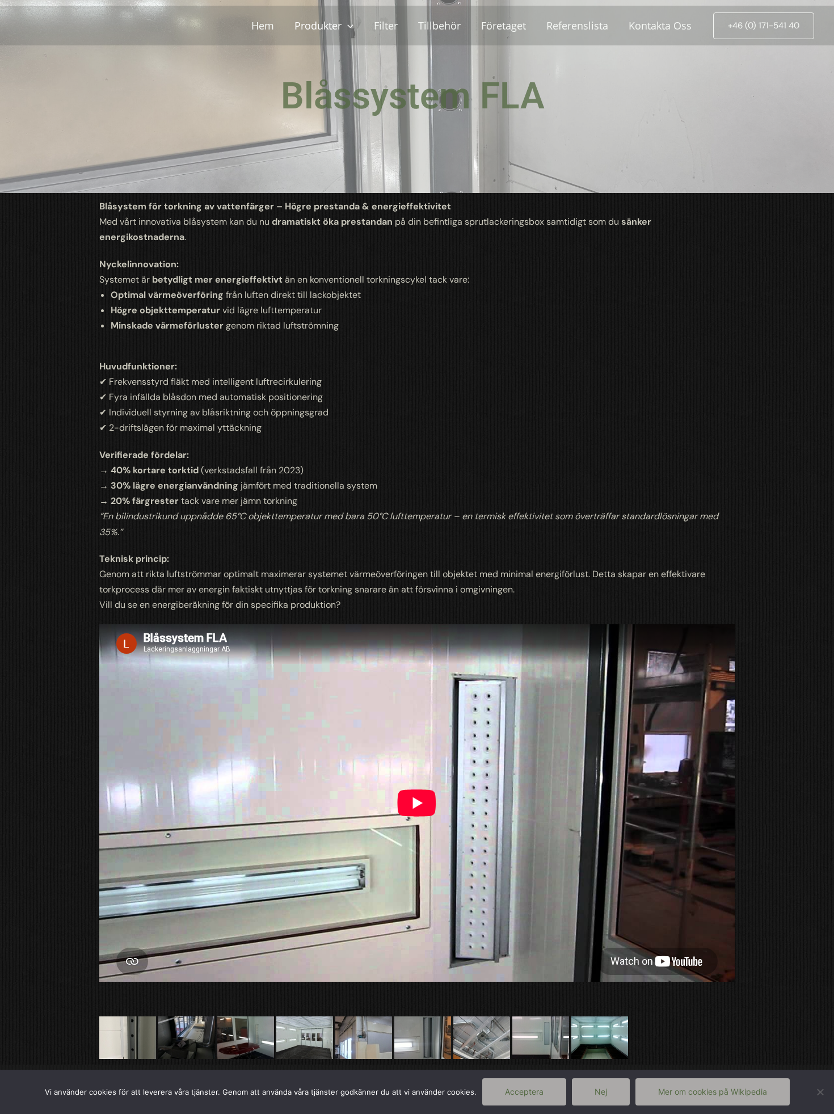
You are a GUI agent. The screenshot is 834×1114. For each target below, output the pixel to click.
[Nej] (819, 1092)
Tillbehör (439, 25)
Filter (386, 25)
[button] (763, 25)
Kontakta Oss (660, 25)
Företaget (503, 25)
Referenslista (577, 25)
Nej (601, 1091)
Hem (262, 25)
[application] (347, 25)
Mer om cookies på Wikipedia (712, 1091)
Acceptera (524, 1091)
